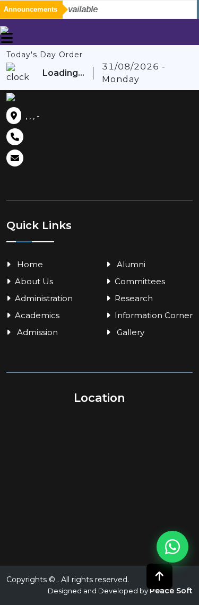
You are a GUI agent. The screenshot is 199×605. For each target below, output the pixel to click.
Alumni (130, 264)
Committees (140, 281)
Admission (36, 332)
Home (29, 264)
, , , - (32, 116)
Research (134, 298)
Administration (44, 298)
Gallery (129, 332)
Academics (37, 315)
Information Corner (154, 315)
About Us (34, 281)
